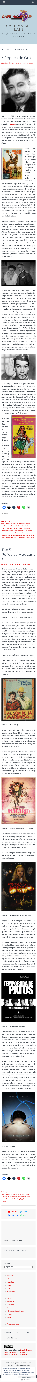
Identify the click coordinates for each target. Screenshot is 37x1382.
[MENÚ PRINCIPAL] (4, 2)
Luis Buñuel (18, 535)
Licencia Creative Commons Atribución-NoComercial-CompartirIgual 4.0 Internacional (18, 1352)
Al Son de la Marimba (9, 523)
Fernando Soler (14, 531)
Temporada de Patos (12, 1199)
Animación (10, 1275)
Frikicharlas (10, 1301)
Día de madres (20, 526)
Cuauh (20, 63)
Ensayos (9, 521)
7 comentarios (25, 564)
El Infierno (20, 1194)
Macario (25, 535)
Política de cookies (23, 1374)
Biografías (10, 1282)
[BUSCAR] (33, 2)
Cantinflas (11, 526)
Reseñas (9, 1317)
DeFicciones (11, 1292)
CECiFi (9, 1285)
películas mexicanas (19, 1196)
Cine (4, 521)
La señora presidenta (8, 535)
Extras (9, 1298)
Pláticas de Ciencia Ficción (15, 1311)
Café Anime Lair (18, 28)
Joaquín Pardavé (22, 533)
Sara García (26, 538)
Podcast (9, 1314)
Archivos (7, 1263)
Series (9, 1321)
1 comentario (29, 63)
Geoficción (10, 1305)
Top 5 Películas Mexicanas (18, 554)
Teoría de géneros (13, 1324)
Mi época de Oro (16, 58)
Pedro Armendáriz (7, 538)
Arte (8, 1279)
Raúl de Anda (18, 538)
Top (21, 1199)
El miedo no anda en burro (14, 528)
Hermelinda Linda (10, 533)
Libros (9, 1308)
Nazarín (31, 535)
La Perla (30, 533)
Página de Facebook (15, 1250)
